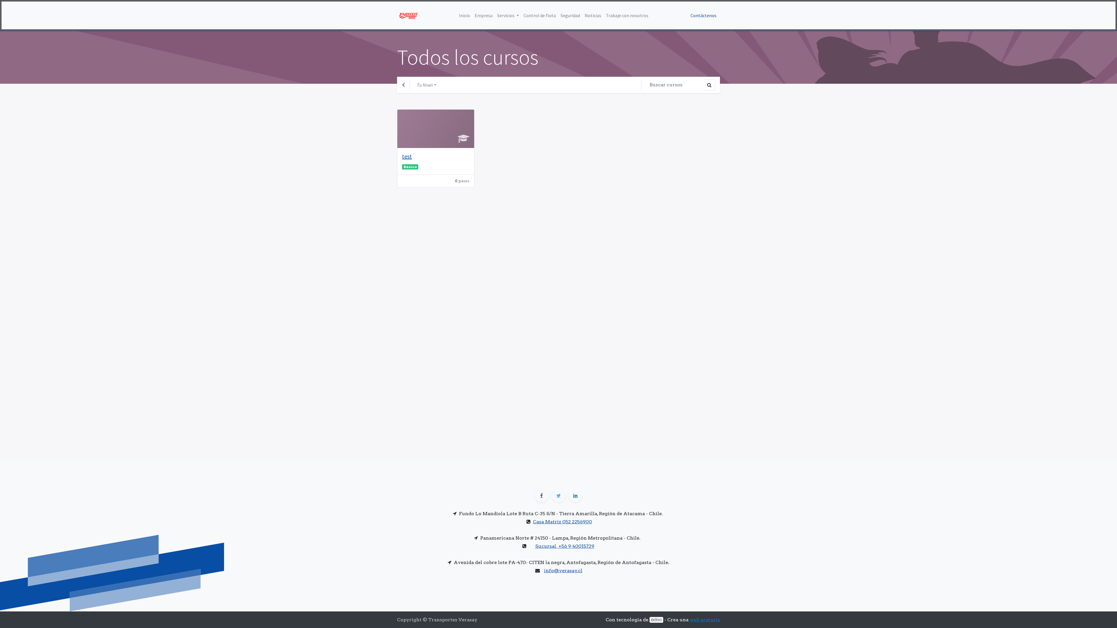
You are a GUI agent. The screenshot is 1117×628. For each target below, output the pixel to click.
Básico (410, 167)
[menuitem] (464, 15)
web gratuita (705, 619)
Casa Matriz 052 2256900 (562, 521)
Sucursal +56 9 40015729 (564, 546)
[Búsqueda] (709, 84)
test (407, 156)
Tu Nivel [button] (425, 85)
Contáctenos (703, 15)
